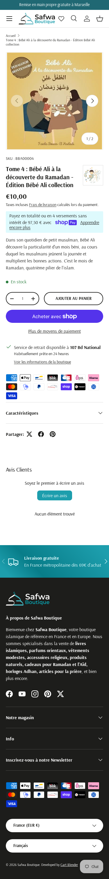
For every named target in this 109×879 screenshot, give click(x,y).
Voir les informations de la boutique (42, 361)
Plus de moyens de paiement (54, 331)
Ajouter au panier (74, 298)
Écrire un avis (54, 495)
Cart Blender (69, 864)
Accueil (11, 35)
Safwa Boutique (28, 864)
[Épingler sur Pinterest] (52, 434)
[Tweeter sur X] (29, 434)
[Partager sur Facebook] (41, 434)
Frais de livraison (42, 204)
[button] (99, 18)
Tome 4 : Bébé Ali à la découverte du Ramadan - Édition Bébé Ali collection (50, 42)
